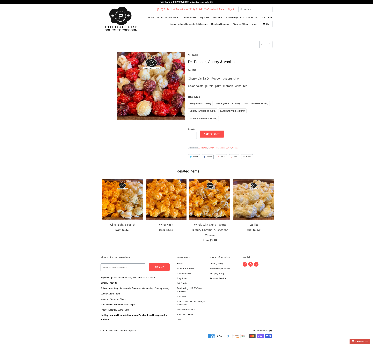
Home (151, 17)
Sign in (231, 9)
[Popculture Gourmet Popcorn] (121, 20)
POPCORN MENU (166, 17)
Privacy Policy (217, 263)
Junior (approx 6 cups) (227, 103)
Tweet (195, 157)
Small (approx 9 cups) (256, 103)
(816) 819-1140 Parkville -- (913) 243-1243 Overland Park (190, 9)
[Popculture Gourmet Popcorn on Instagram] (250, 264)
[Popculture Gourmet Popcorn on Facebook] (245, 264)
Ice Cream (267, 17)
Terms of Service (218, 278)
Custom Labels (189, 17)
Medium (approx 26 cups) (202, 111)
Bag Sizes (204, 17)
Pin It (223, 157)
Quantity (192, 129)
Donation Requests (220, 24)
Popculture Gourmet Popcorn (122, 330)
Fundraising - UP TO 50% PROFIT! (242, 17)
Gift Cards (217, 17)
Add (235, 157)
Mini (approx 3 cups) (200, 103)
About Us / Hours (241, 24)
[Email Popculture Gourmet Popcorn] (256, 264)
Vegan (234, 148)
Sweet (228, 148)
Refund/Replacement (220, 268)
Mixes (222, 148)
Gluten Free (213, 148)
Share (209, 157)
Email (248, 157)
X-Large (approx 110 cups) (203, 119)
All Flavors (193, 55)
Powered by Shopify (262, 330)
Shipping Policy (217, 273)
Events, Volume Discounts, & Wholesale (189, 24)
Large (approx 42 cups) (232, 111)
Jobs (254, 24)
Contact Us (361, 341)
